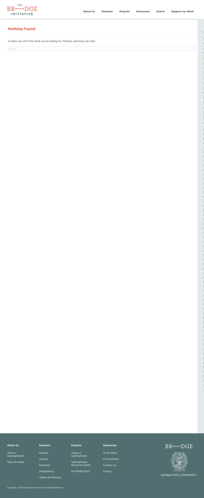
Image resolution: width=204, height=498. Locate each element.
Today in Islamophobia (79, 454)
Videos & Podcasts (50, 477)
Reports (43, 453)
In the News (110, 453)
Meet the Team (15, 462)
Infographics (46, 471)
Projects (124, 11)
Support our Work (182, 11)
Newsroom (143, 11)
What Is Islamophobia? (15, 454)
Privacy (107, 471)
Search (160, 11)
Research (107, 11)
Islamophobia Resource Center (81, 463)
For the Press (111, 459)
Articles (43, 459)
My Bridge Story (80, 471)
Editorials (44, 465)
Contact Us (109, 465)
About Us (89, 11)
